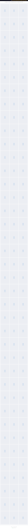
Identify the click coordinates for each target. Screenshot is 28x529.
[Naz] (5, 504)
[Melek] (5, 304)
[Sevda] (14, 90)
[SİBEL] (14, 384)
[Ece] (5, 170)
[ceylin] (23, 411)
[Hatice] (14, 10)
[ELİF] (23, 290)
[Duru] (23, 157)
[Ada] (14, 517)
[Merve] (14, 237)
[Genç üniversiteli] (23, 50)
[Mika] (5, 130)
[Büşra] (14, 37)
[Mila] (23, 437)
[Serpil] (5, 77)
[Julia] (23, 104)
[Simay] (14, 157)
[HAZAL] (14, 210)
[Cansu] (14, 477)
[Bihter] (23, 504)
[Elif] (5, 250)
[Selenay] (14, 451)
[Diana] (14, 397)
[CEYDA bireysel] (5, 344)
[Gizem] (23, 371)
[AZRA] (23, 184)
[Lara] (14, 357)
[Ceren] (23, 77)
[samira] (5, 464)
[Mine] (5, 264)
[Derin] (14, 104)
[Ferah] (14, 144)
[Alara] (14, 491)
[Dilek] (23, 197)
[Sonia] (23, 331)
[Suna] (23, 37)
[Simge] (5, 210)
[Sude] (14, 64)
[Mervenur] (5, 157)
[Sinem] (23, 24)
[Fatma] (23, 250)
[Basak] (23, 64)
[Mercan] (5, 10)
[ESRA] (5, 144)
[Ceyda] (5, 90)
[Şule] (5, 277)
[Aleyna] (14, 277)
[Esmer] (5, 317)
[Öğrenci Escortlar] (23, 464)
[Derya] (14, 331)
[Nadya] (23, 517)
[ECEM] (14, 437)
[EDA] (5, 104)
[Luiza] (5, 184)
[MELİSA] (5, 331)
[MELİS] (5, 397)
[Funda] (5, 37)
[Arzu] (14, 170)
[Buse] (14, 224)
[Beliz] (14, 290)
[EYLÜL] (14, 464)
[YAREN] (5, 384)
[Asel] (23, 144)
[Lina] (14, 371)
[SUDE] (23, 210)
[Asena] (14, 317)
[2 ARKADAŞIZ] (23, 224)
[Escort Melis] (5, 237)
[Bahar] (23, 10)
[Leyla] (14, 184)
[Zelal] (23, 384)
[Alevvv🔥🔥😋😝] (23, 170)
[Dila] (14, 117)
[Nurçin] (5, 50)
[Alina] (23, 424)
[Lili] (5, 477)
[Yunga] (23, 397)
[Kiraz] (14, 50)
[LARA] (14, 77)
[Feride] (14, 24)
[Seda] (14, 411)
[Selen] (5, 197)
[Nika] (5, 117)
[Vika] (5, 424)
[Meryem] (14, 504)
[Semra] (5, 24)
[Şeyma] (5, 290)
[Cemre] (5, 224)
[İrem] (23, 264)
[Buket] (5, 64)
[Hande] (23, 357)
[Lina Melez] (14, 264)
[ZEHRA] (23, 304)
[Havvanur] (23, 117)
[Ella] (23, 491)
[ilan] (23, 130)
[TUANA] (5, 451)
